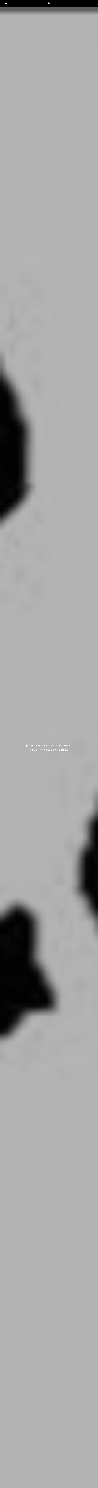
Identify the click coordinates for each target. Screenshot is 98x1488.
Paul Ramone (34, 745)
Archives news (49, 745)
